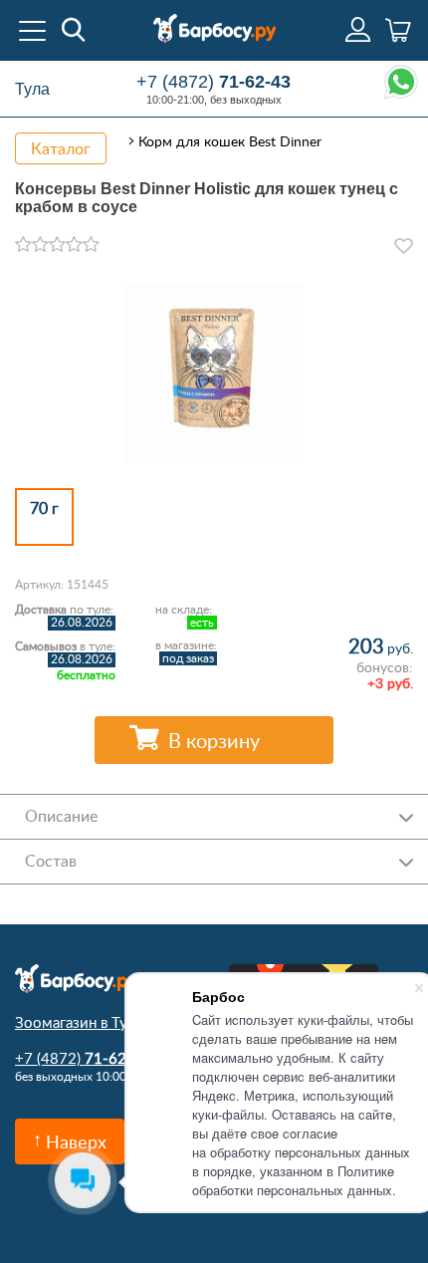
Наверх (76, 1141)
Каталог (61, 148)
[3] (57, 245)
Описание (61, 816)
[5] (91, 245)
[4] (74, 245)
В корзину (214, 740)
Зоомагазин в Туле (79, 1022)
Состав (51, 861)
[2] (40, 245)
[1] (23, 245)
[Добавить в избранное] (403, 246)
